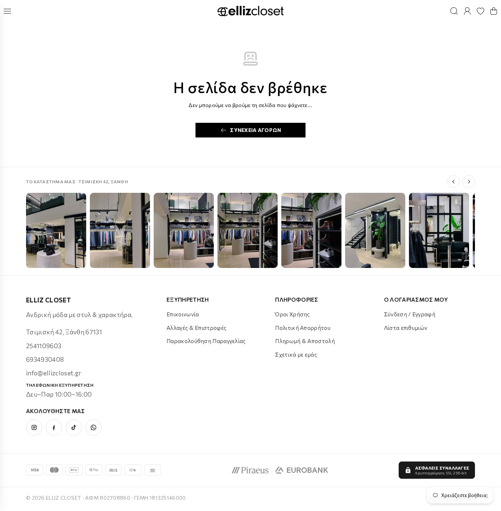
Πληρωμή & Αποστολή (304, 341)
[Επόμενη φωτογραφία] (468, 181)
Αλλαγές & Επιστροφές (196, 327)
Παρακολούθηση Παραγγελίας (206, 341)
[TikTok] (74, 427)
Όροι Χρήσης (292, 314)
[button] (493, 11)
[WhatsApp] (93, 427)
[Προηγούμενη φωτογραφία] (453, 181)
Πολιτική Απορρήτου (302, 327)
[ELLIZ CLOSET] (250, 11)
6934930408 (45, 359)
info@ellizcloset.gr (53, 373)
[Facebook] (54, 427)
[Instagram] (34, 427)
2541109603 (43, 346)
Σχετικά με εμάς (296, 354)
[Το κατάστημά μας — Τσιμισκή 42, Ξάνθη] (56, 230)
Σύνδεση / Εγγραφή (409, 314)
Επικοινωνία (183, 314)
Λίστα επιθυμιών (406, 327)
